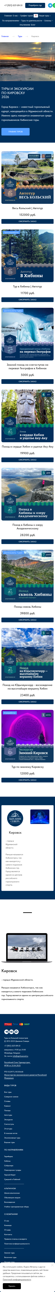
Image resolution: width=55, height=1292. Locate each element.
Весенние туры (10, 1257)
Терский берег (10, 1175)
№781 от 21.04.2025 (12, 1065)
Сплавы (7, 1101)
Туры (20, 36)
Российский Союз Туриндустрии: (17, 1062)
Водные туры (9, 1142)
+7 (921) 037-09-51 (12, 1046)
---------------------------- (14, 1184)
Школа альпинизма (12, 1193)
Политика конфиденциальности (17, 1244)
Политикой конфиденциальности (17, 1279)
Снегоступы (9, 1124)
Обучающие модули (12, 1197)
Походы (7, 1110)
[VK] (11, 1032)
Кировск (35, 36)
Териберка (8, 1156)
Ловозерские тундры (12, 1170)
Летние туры (9, 1262)
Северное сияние (11, 1097)
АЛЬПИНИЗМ (10, 1188)
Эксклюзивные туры (12, 1138)
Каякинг (7, 1106)
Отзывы (7, 1230)
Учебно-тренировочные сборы (16, 1207)
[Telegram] (50, 5)
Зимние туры (9, 1253)
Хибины (7, 1161)
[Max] (16, 1032)
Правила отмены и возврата (15, 1239)
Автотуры (8, 1115)
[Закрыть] (52, 1265)
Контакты (8, 1234)
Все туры (7, 1092)
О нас (6, 1221)
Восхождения (9, 1202)
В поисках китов (10, 1133)
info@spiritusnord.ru (20, 1056)
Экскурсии (8, 1119)
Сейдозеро (8, 1165)
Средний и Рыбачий (12, 1179)
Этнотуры (8, 1129)
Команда (7, 1225)
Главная (5, 36)
